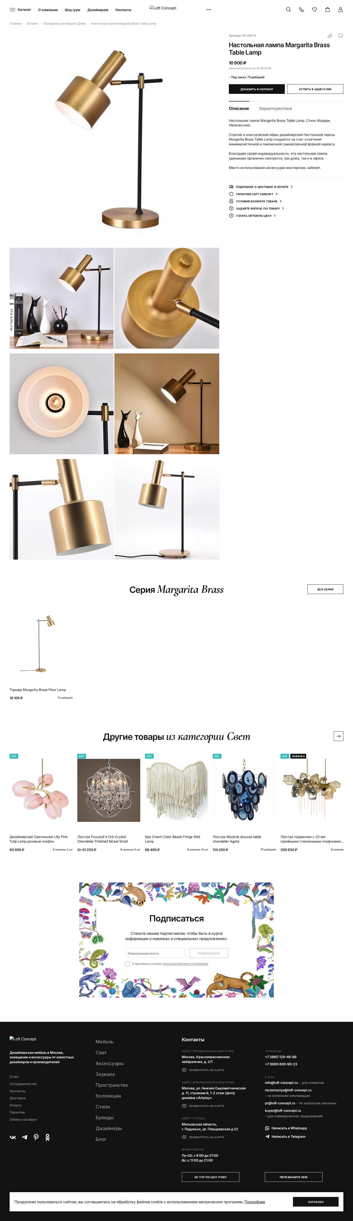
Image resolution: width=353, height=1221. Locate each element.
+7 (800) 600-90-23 (281, 1064)
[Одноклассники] (47, 1137)
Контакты (123, 10)
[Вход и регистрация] (340, 10)
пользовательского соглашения (185, 963)
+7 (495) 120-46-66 (281, 1057)
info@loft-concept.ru (281, 1082)
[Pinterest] (36, 1137)
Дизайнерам (97, 10)
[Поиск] (289, 10)
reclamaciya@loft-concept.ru (288, 1090)
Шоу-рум (72, 10)
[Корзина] (327, 10)
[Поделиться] (330, 36)
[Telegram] (24, 1137)
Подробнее (254, 1201)
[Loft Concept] (176, 9)
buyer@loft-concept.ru (283, 1110)
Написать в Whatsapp (289, 1128)
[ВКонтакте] (13, 1137)
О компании (48, 10)
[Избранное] (314, 10)
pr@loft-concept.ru (280, 1103)
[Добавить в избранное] (340, 36)
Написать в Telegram (289, 1136)
